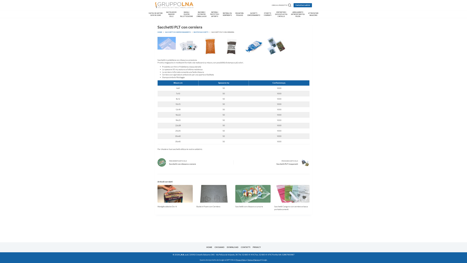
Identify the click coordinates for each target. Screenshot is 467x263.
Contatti (245, 247)
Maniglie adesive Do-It (167, 206)
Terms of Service (253, 260)
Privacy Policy (241, 260)
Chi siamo (219, 247)
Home (209, 247)
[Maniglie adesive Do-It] (175, 194)
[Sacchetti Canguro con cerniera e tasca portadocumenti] (292, 194)
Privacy (257, 247)
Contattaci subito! (302, 5)
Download (232, 247)
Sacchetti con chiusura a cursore (249, 206)
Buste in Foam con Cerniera (208, 206)
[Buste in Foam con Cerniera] (214, 194)
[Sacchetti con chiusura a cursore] (253, 194)
